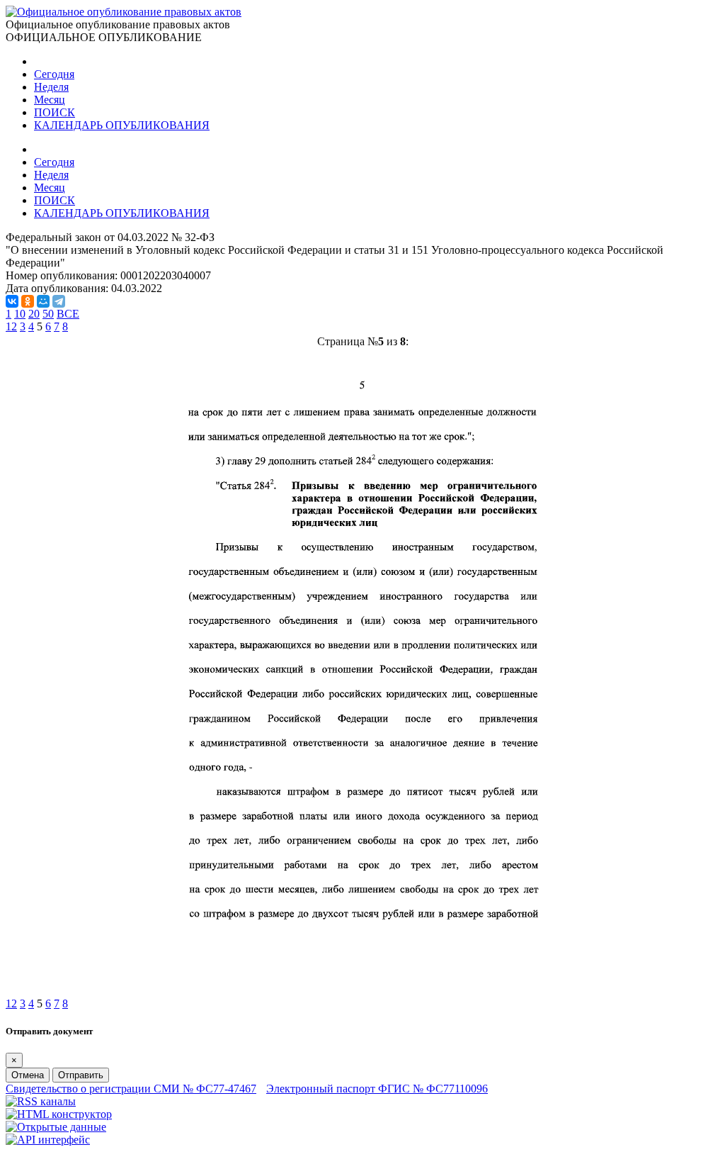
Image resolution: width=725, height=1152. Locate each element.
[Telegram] (58, 301)
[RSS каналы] (41, 1101)
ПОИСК (54, 112)
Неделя (51, 87)
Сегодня (54, 74)
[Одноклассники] (27, 301)
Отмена (27, 1075)
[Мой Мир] (43, 301)
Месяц (49, 100)
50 (48, 314)
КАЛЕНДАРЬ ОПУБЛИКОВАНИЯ (122, 125)
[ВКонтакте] (12, 301)
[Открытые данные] (56, 1127)
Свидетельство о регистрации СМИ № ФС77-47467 (131, 1089)
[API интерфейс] (48, 1140)
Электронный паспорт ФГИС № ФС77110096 (377, 1089)
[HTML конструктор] (59, 1114)
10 (19, 314)
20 (34, 314)
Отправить (80, 1075)
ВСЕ (68, 314)
